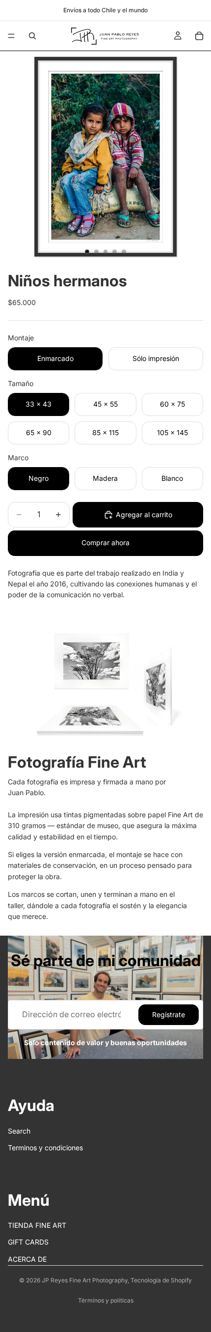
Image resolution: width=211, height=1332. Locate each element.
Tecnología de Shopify (161, 1280)
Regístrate (168, 1014)
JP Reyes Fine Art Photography (85, 1280)
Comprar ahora (105, 542)
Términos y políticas (105, 1300)
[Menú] (11, 36)
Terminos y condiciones (45, 1148)
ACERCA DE (27, 1259)
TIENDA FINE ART (37, 1225)
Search (19, 1131)
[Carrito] (199, 36)
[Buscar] (32, 36)
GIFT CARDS (28, 1242)
